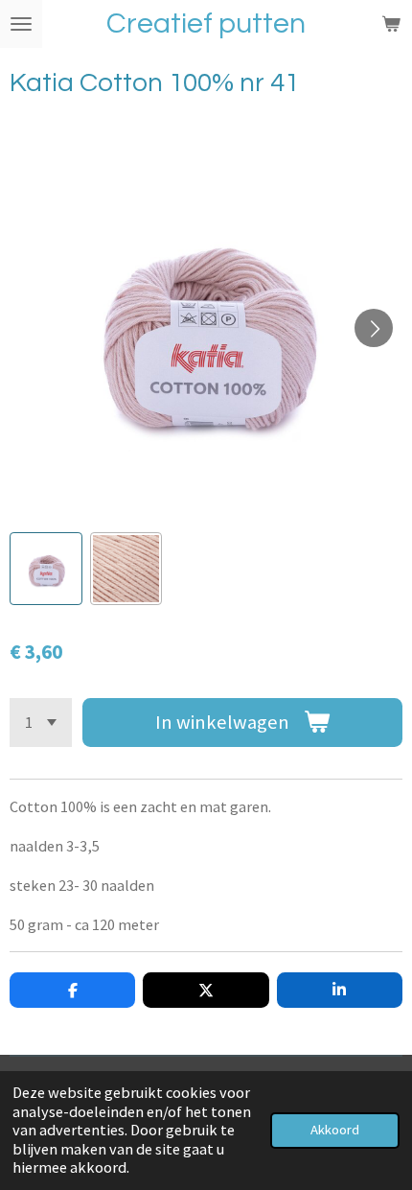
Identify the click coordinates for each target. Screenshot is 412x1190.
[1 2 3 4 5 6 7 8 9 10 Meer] (41, 722)
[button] (46, 568)
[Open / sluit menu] (21, 24)
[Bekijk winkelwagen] (391, 24)
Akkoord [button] (334, 1129)
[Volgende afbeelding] (374, 328)
